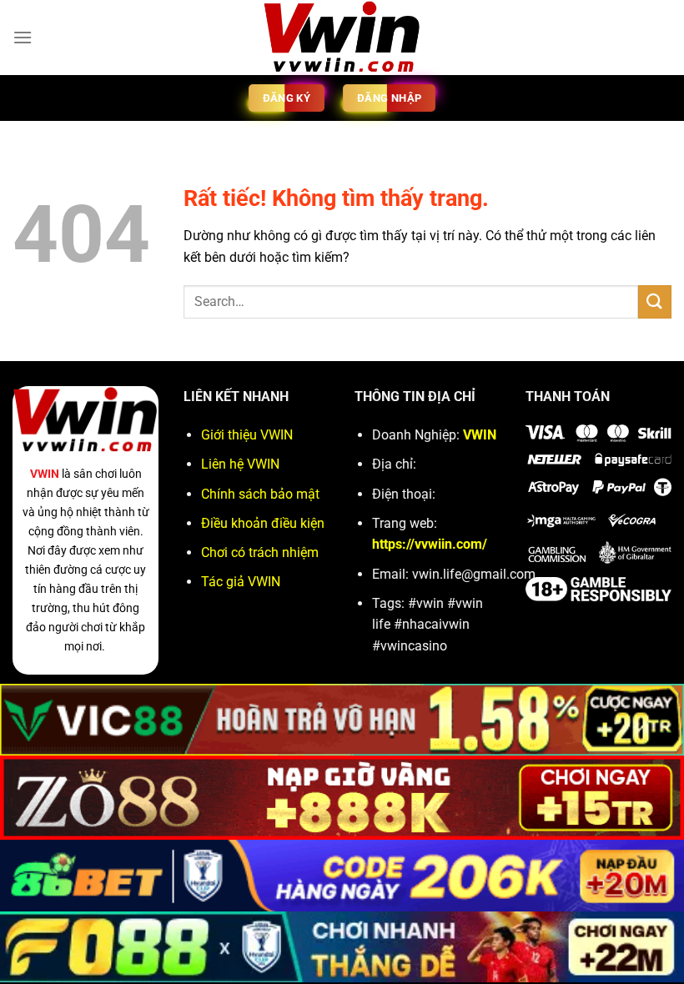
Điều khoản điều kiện (262, 523)
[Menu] (23, 37)
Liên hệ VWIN (240, 464)
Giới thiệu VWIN (247, 435)
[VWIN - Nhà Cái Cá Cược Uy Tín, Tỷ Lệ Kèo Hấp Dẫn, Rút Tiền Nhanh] (342, 37)
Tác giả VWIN (240, 582)
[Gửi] (654, 301)
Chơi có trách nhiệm (260, 552)
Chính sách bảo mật (260, 494)
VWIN (44, 474)
